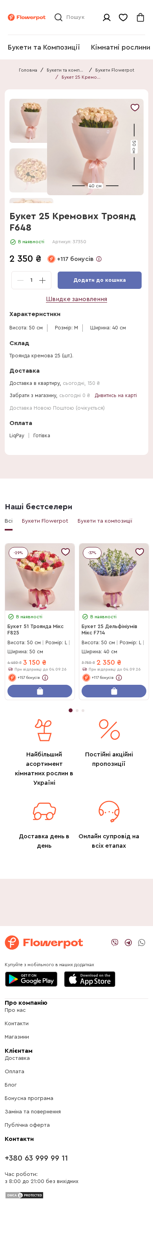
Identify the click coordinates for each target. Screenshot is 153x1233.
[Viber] (115, 942)
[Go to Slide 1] (31, 121)
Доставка (17, 1058)
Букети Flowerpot (114, 70)
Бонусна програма (29, 1098)
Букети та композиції (66, 70)
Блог (11, 1085)
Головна (28, 70)
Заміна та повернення (33, 1112)
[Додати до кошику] (39, 691)
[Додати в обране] (135, 107)
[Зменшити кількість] (20, 280)
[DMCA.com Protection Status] (24, 1195)
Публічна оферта (27, 1125)
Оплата (14, 1071)
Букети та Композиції (44, 47)
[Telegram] (128, 942)
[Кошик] (140, 17)
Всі (9, 521)
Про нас (15, 1010)
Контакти (17, 1023)
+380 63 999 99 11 (36, 1158)
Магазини (17, 1037)
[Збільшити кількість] (42, 280)
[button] (95, 147)
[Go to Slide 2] (31, 170)
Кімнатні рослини (120, 47)
